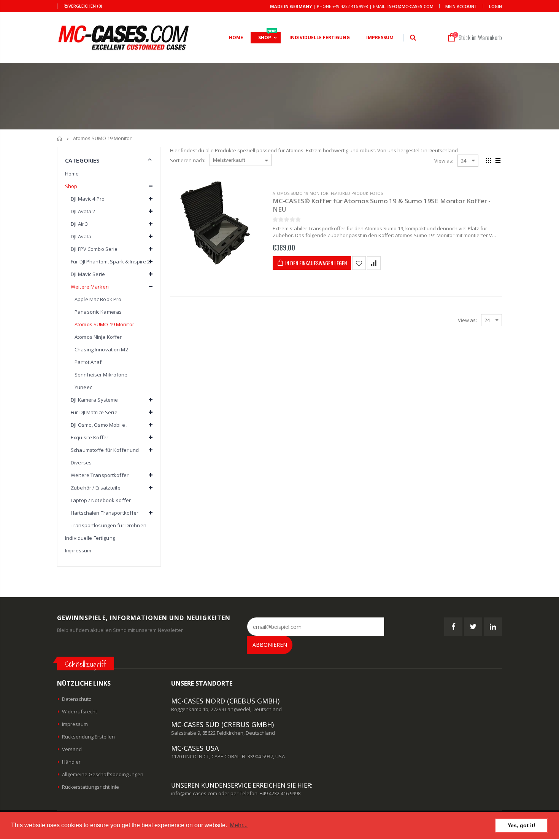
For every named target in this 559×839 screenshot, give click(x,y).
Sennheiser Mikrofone (101, 374)
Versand (72, 749)
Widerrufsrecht (79, 711)
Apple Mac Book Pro (98, 299)
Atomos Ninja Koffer (98, 336)
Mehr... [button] (239, 825)
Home (72, 173)
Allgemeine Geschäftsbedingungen (102, 774)
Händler (71, 761)
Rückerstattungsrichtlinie (90, 786)
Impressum (78, 550)
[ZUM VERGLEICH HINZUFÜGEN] (374, 263)
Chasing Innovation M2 (101, 349)
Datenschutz (76, 698)
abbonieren (270, 644)
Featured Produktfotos (357, 193)
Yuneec (83, 387)
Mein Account (461, 6)
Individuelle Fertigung (90, 537)
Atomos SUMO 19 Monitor (301, 193)
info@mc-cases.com (410, 6)
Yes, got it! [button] (521, 825)
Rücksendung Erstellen (88, 736)
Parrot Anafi (89, 362)
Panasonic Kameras (98, 311)
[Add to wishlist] (359, 263)
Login (495, 6)
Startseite (60, 138)
